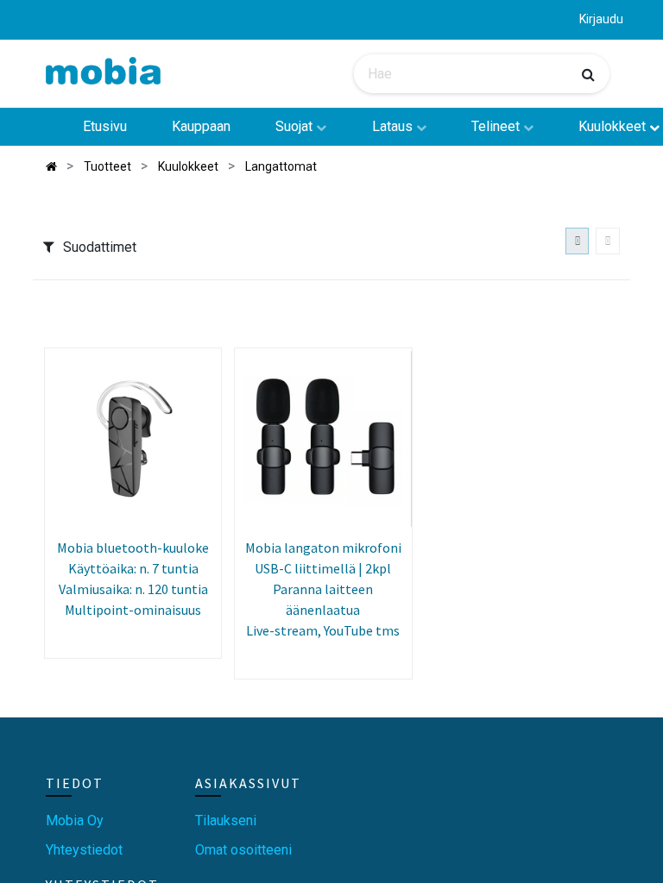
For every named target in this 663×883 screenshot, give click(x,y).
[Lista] (607, 241)
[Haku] (588, 74)
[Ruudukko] (577, 241)
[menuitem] (104, 127)
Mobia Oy (75, 820)
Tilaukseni (225, 820)
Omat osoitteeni (243, 850)
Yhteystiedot (84, 850)
